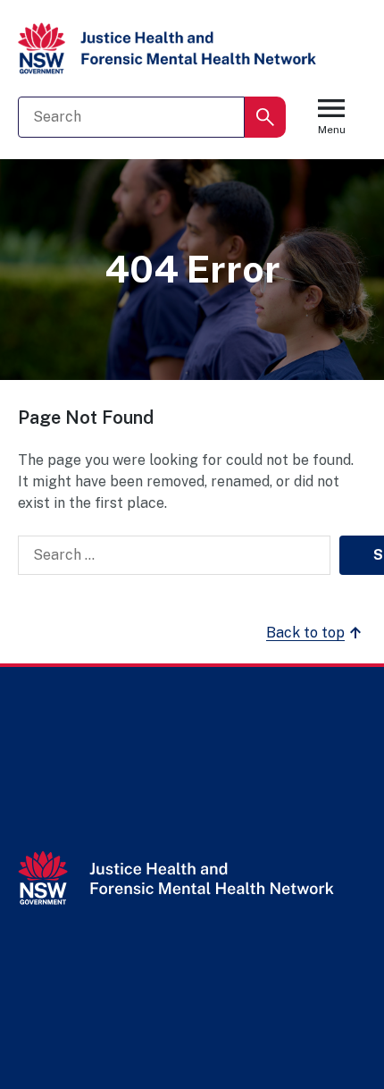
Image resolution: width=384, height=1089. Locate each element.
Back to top (305, 632)
